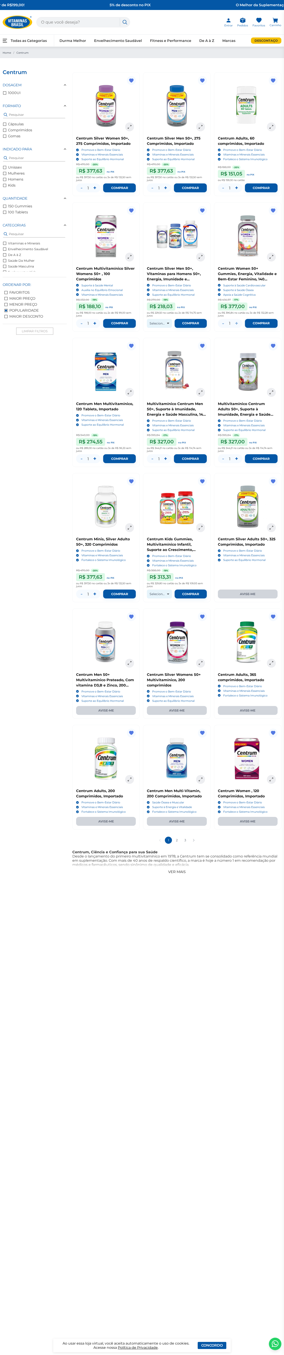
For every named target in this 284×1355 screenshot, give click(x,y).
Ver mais (177, 872)
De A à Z (14, 255)
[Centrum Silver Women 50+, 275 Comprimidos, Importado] (106, 106)
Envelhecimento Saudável (28, 249)
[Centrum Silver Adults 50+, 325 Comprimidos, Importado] (248, 507)
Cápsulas (16, 124)
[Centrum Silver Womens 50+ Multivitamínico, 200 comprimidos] (177, 642)
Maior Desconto (26, 316)
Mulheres (16, 173)
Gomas (14, 136)
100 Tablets (18, 212)
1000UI (14, 93)
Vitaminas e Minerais (24, 243)
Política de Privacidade (138, 1347)
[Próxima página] (193, 840)
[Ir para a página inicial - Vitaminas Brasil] (17, 22)
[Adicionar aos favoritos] (131, 80)
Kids (12, 185)
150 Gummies (20, 206)
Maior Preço (22, 298)
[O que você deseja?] (125, 22)
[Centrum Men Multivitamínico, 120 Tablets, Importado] (106, 371)
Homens (15, 179)
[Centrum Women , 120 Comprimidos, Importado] (248, 758)
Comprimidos (20, 130)
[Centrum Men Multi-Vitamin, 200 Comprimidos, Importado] (177, 758)
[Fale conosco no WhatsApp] (275, 1344)
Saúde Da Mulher (21, 261)
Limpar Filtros (35, 331)
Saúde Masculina (21, 266)
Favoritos (19, 292)
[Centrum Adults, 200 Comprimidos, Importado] (106, 758)
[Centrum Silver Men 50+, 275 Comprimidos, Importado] (177, 106)
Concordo (212, 1345)
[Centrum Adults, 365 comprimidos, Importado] (248, 642)
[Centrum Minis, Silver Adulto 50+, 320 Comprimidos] (106, 507)
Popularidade (24, 310)
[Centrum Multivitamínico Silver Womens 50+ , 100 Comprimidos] (106, 236)
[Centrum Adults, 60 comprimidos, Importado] (248, 106)
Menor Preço (23, 304)
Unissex (15, 167)
